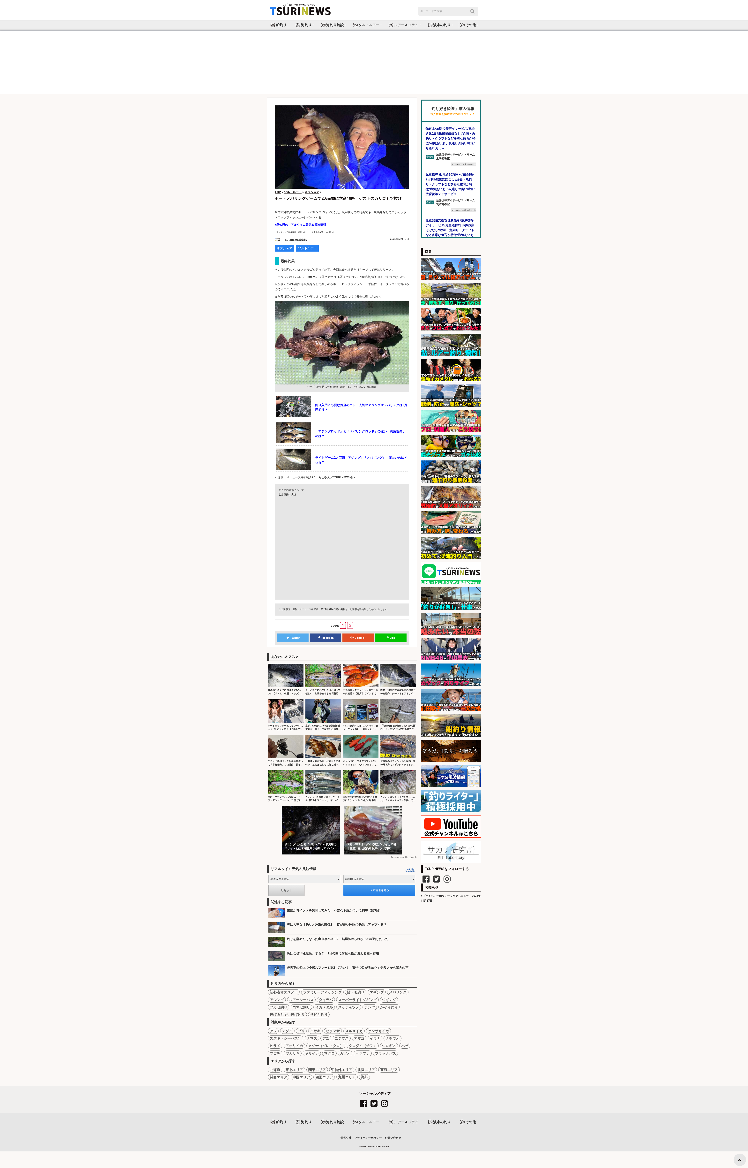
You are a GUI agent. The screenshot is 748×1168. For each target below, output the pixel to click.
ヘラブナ (363, 1053)
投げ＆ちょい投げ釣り (287, 1015)
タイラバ (326, 1000)
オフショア (284, 248)
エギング (377, 992)
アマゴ (359, 1038)
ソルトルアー (307, 248)
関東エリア (317, 1070)
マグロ (329, 1053)
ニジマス (342, 1038)
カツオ (345, 1053)
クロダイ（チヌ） (363, 1046)
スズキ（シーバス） (285, 1038)
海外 (364, 1077)
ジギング (389, 1000)
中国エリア (301, 1077)
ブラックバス (385, 1053)
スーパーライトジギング (357, 1000)
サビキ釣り (319, 1015)
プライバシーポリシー (368, 1137)
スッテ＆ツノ (348, 1007)
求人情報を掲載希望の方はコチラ (450, 114)
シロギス (389, 1046)
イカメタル (324, 1007)
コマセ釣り (301, 1007)
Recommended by (399, 857)
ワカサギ (293, 1053)
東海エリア (389, 1070)
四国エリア (324, 1077)
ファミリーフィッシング (322, 992)
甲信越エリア (341, 1070)
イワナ (375, 1038)
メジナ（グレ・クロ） (325, 1046)
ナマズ (312, 1038)
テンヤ (369, 1007)
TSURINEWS (371, 1146)
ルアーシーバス (301, 1000)
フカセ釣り (278, 1007)
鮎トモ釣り (355, 992)
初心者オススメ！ (284, 992)
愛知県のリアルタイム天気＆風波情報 (301, 224)
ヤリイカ (312, 1053)
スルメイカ (354, 1031)
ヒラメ (275, 1046)
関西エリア (278, 1077)
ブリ (301, 1031)
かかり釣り (389, 1007)
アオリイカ (294, 1046)
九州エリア (347, 1077)
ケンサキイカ (378, 1031)
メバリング (398, 992)
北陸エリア (366, 1070)
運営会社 (345, 1137)
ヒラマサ (333, 1031)
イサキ (315, 1031)
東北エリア (294, 1070)
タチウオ (392, 1038)
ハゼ (404, 1046)
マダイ (287, 1031)
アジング (277, 1000)
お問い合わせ (393, 1137)
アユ (325, 1038)
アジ (273, 1031)
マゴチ (275, 1053)
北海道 (275, 1070)
